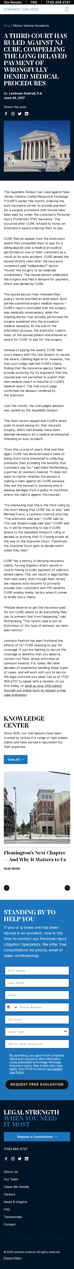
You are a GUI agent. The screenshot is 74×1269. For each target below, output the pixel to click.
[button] (66, 9)
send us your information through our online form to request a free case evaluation (35, 690)
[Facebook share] (6, 113)
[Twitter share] (19, 113)
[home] (22, 9)
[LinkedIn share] (26, 113)
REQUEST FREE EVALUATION (37, 1084)
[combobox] (11, 1007)
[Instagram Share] (13, 113)
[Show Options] (65, 1032)
